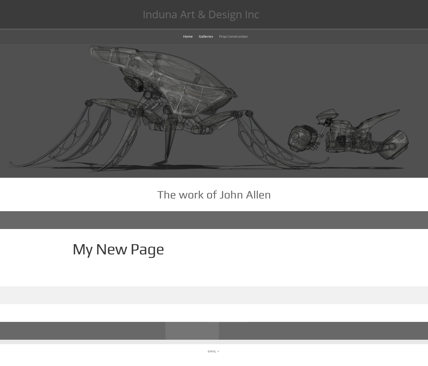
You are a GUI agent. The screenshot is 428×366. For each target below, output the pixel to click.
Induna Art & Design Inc (201, 14)
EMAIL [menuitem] (212, 351)
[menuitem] (188, 37)
